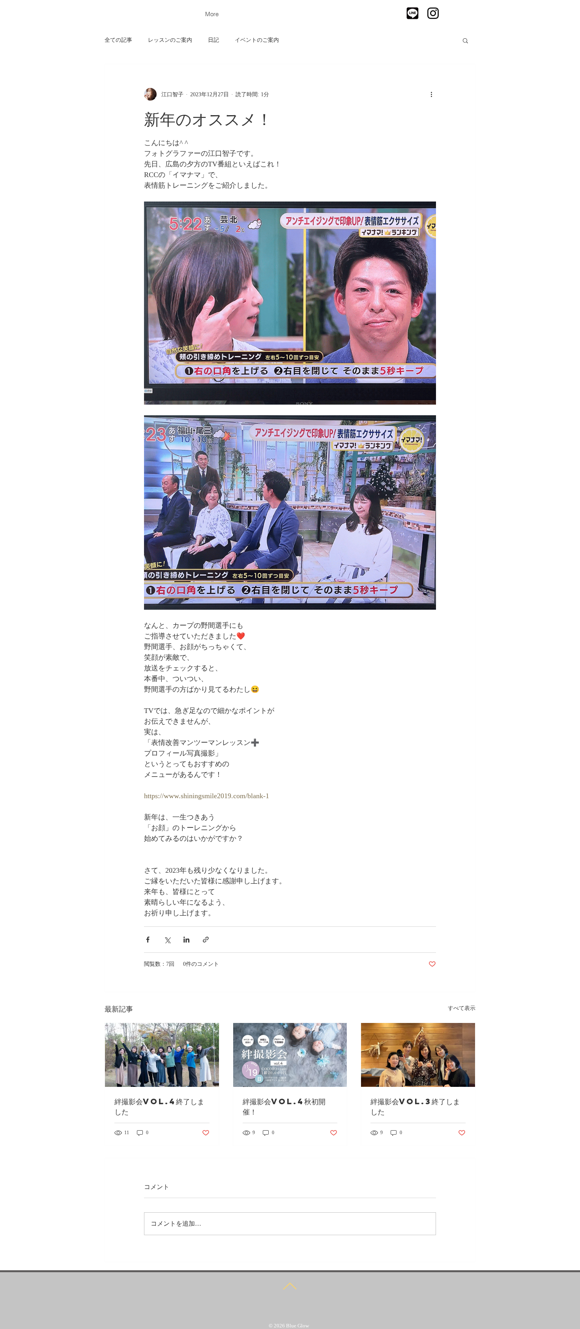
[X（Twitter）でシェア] (167, 939)
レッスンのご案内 (170, 40)
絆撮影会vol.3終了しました (415, 1106)
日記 (213, 40)
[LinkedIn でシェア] (186, 939)
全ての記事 (118, 40)
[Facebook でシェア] (148, 939)
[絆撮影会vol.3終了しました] (418, 1055)
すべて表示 (461, 1008)
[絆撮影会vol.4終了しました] (162, 1055)
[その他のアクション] (431, 94)
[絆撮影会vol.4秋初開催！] (290, 1055)
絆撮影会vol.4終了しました (159, 1106)
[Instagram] (433, 13)
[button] (465, 40)
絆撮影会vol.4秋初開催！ (284, 1106)
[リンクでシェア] (206, 939)
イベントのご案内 (257, 40)
